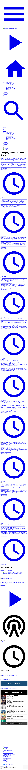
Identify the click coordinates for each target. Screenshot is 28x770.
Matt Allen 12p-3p (9, 86)
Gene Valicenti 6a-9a (10, 83)
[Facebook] (5, 148)
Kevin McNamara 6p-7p (11, 88)
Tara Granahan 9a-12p (10, 84)
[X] (5, 149)
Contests (5, 94)
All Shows (8, 89)
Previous (2, 570)
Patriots (5, 92)
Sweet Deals (6, 93)
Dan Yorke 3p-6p (9, 87)
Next (11, 570)
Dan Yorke (3, 641)
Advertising (5, 95)
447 (8, 570)
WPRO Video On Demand (11, 90)
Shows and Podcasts (7, 82)
